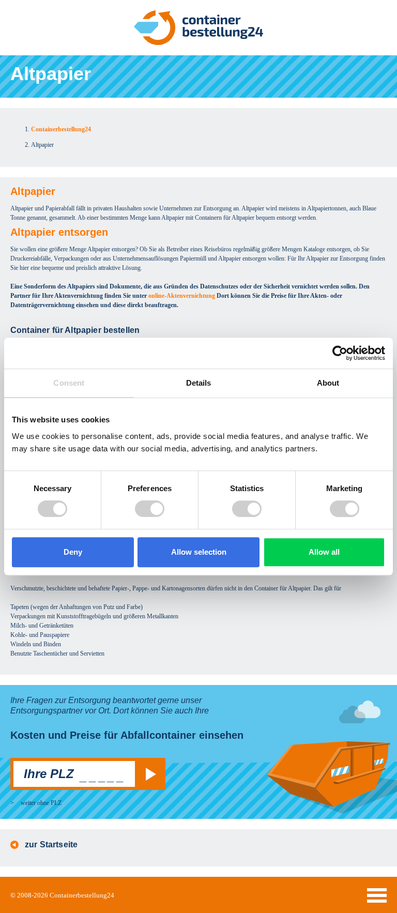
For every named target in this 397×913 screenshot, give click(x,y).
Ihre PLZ (49, 774)
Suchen (149, 774)
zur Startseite (51, 844)
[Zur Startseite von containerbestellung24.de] (198, 27)
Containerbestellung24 (82, 895)
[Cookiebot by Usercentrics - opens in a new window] (340, 353)
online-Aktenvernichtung (181, 295)
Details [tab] (198, 382)
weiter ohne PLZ (41, 803)
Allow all (324, 551)
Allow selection (198, 551)
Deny (73, 551)
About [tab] (328, 382)
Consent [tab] (68, 382)
